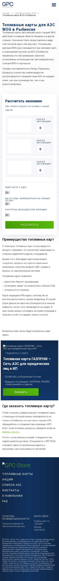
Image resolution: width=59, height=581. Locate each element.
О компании (12, 495)
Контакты (10, 490)
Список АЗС (12, 484)
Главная (6, 13)
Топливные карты (17, 474)
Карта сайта (41, 516)
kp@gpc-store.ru (11, 432)
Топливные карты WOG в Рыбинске (19, 15)
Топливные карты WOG (25, 13)
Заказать (20, 392)
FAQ (5, 501)
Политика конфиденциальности (15, 517)
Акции (7, 479)
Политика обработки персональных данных (13, 524)
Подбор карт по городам (41, 522)
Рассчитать (29, 224)
